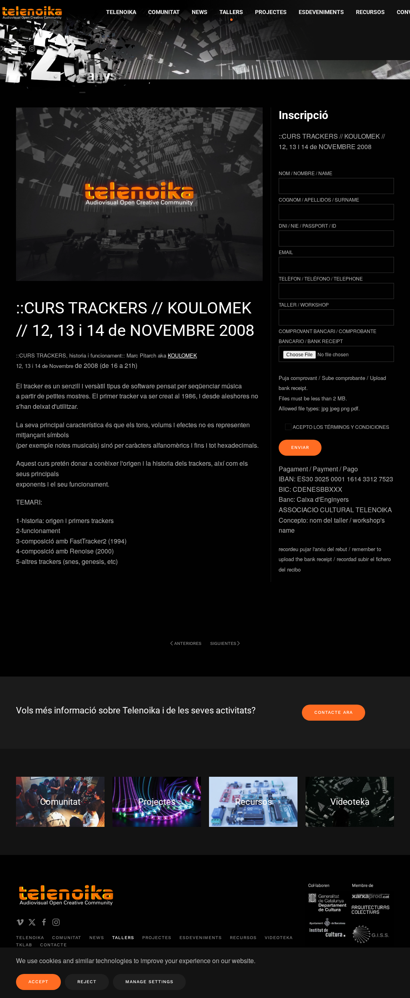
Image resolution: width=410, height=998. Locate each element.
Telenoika (30, 937)
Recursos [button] (370, 12)
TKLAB (24, 944)
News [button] (199, 12)
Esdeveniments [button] (321, 12)
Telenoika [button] (121, 12)
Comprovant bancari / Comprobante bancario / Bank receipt (327, 336)
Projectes (156, 937)
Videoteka (279, 937)
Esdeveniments (200, 937)
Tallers (231, 12)
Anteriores (187, 643)
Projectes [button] (271, 12)
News (96, 937)
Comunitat (66, 937)
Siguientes (223, 643)
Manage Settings (149, 981)
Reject (86, 981)
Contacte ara (333, 712)
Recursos (243, 937)
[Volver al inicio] (78, 50)
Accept (38, 981)
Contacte (53, 944)
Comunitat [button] (164, 12)
